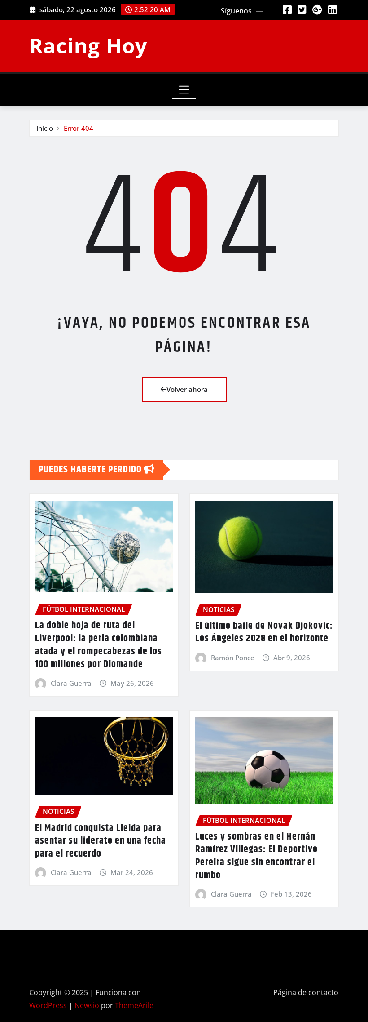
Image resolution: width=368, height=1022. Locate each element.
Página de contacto (305, 992)
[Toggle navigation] (184, 90)
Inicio (44, 128)
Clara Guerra (71, 683)
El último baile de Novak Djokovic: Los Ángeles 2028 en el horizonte (264, 632)
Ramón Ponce (232, 657)
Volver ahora (187, 389)
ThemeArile (134, 1005)
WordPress (48, 1005)
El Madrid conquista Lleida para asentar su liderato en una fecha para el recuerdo (100, 841)
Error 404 (78, 128)
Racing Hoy (88, 45)
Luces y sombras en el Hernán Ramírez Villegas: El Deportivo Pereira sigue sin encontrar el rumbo (256, 856)
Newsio (86, 1005)
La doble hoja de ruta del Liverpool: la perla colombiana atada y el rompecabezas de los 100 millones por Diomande (98, 645)
